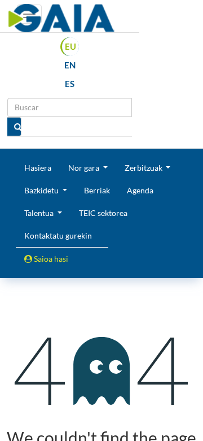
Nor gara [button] (84, 167)
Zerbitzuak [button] (144, 167)
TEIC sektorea (103, 213)
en (70, 65)
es (69, 84)
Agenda (140, 190)
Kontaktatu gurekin (58, 235)
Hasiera (37, 167)
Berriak (97, 190)
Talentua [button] (39, 213)
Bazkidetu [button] (42, 190)
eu (70, 46)
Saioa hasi (50, 258)
